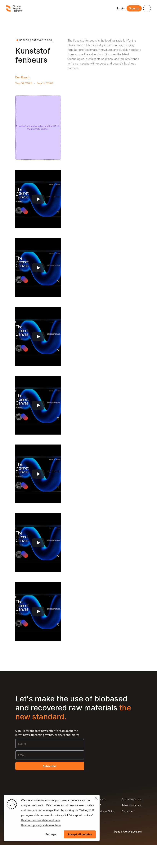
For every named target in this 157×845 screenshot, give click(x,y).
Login (121, 8)
